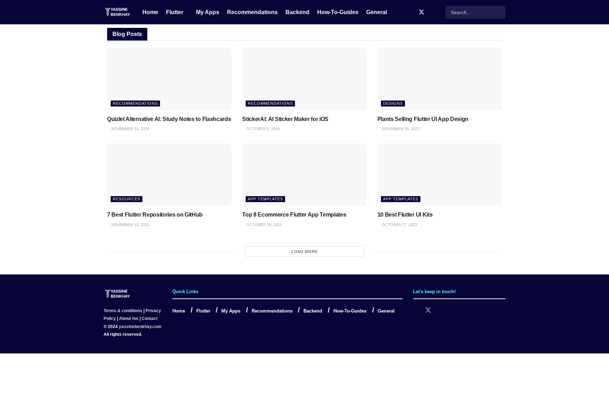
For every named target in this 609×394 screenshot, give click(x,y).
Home (150, 12)
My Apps (207, 12)
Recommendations (252, 12)
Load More (304, 251)
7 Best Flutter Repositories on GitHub (155, 215)
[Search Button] (499, 12)
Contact (150, 318)
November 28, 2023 (400, 129)
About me (129, 318)
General (376, 12)
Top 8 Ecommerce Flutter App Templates (294, 215)
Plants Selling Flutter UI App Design (422, 119)
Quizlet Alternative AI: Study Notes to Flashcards (169, 119)
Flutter (174, 12)
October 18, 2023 (263, 225)
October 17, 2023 (399, 225)
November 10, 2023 (129, 225)
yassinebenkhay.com (140, 326)
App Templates (265, 199)
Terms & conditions (123, 310)
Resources (126, 199)
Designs (393, 103)
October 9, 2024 (262, 129)
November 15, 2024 (129, 129)
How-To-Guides (337, 12)
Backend (297, 12)
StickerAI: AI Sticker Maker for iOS (285, 119)
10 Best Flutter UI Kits (405, 215)
